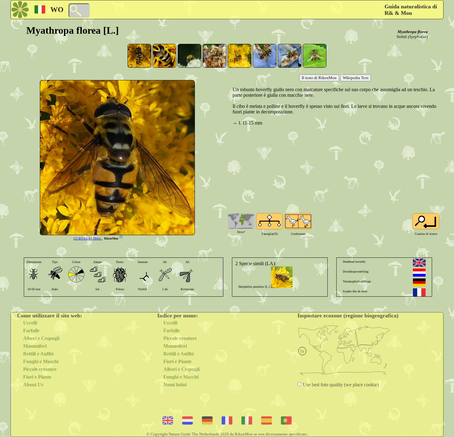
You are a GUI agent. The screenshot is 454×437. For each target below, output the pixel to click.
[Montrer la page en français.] (419, 292)
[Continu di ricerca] (425, 221)
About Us (33, 384)
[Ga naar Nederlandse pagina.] (419, 273)
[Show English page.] (419, 263)
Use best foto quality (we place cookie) (340, 384)
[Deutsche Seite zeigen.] (419, 282)
